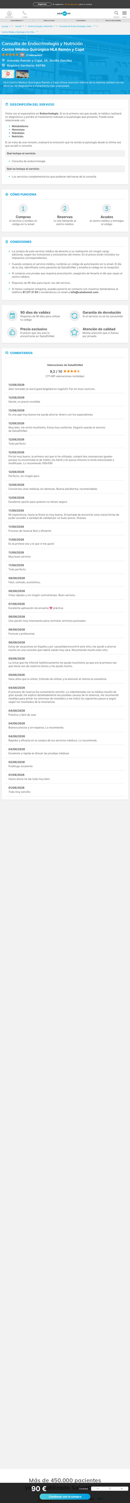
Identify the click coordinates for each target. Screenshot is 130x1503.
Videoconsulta (49, 20)
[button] (97, 1488)
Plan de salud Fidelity (113, 20)
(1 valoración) (34, 55)
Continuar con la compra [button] (65, 1496)
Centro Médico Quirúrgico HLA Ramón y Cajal (43, 49)
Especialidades (16, 20)
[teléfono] (24, 13)
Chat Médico (81, 20)
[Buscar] (116, 13)
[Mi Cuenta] (9, 13)
